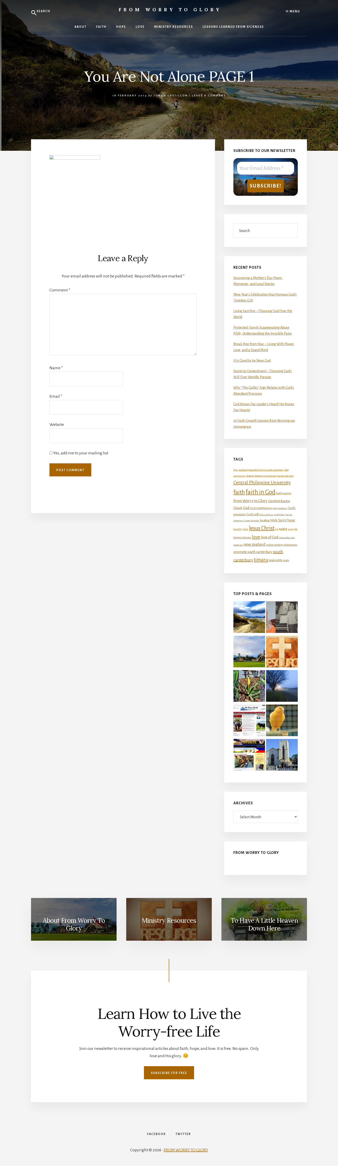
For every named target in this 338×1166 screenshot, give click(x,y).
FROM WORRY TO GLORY (186, 1150)
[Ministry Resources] (282, 652)
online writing (274, 544)
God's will (252, 514)
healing (265, 520)
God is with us (266, 514)
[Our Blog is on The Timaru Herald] (249, 721)
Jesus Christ (262, 528)
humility (237, 529)
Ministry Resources (169, 920)
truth (286, 560)
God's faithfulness (261, 508)
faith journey (283, 493)
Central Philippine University (262, 482)
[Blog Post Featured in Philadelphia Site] (249, 755)
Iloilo (245, 529)
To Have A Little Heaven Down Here (264, 924)
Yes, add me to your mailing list (80, 453)
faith (239, 492)
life (295, 529)
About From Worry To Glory (74, 924)
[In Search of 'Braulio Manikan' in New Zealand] (282, 755)
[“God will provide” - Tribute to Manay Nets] (282, 618)
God (246, 508)
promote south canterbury (252, 552)
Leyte (290, 529)
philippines (290, 544)
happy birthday (251, 520)
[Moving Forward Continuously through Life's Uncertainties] (282, 687)
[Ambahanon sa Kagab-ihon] (282, 721)
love (256, 536)
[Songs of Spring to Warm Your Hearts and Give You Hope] (249, 687)
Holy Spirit (278, 520)
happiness (238, 520)
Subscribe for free (169, 1073)
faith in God (260, 492)
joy (276, 529)
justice (283, 529)
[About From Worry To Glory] (249, 652)
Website (56, 424)
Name (56, 368)
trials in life (275, 560)
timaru (261, 559)
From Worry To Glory (256, 853)
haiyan (288, 514)
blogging (250, 476)
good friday (279, 514)
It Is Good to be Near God (252, 360)
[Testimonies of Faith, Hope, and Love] (249, 618)
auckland (243, 470)
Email (55, 396)
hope (291, 520)
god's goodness (280, 508)
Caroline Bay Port (285, 476)
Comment (59, 290)
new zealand (254, 544)
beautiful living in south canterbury (266, 470)
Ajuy (235, 470)
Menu (294, 11)
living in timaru (242, 537)
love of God (269, 537)
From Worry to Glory (170, 9)
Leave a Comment (209, 95)
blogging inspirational (265, 476)
